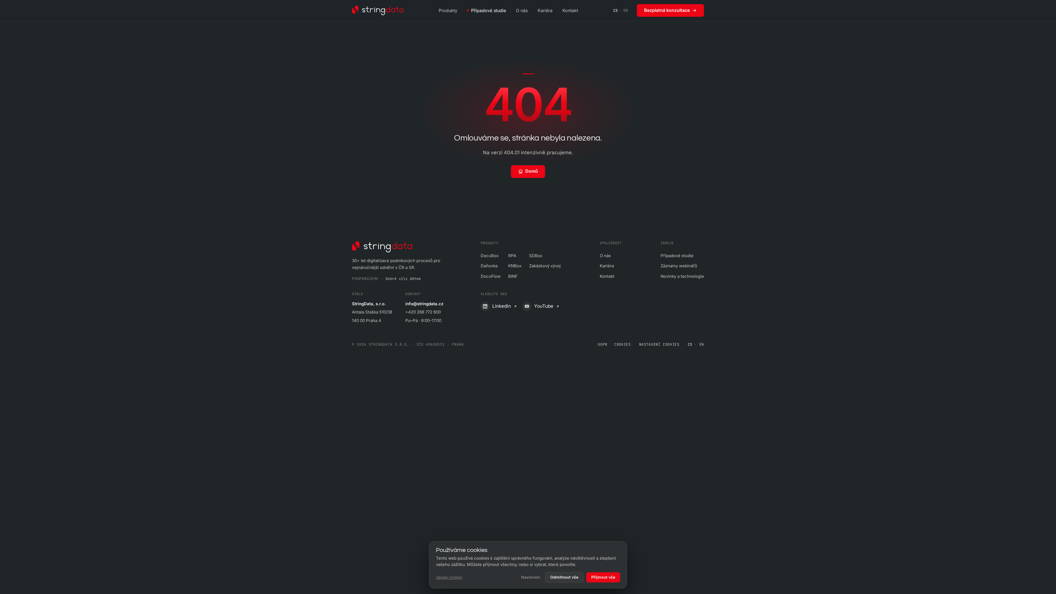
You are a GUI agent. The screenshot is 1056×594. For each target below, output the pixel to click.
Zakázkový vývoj (545, 265)
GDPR (602, 344)
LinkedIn (501, 306)
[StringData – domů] (377, 10)
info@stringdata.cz (424, 303)
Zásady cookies (449, 577)
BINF (513, 276)
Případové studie (488, 10)
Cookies (622, 344)
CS (615, 10)
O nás (522, 10)
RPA (512, 255)
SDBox (535, 255)
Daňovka (489, 265)
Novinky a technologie (682, 276)
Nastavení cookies (659, 344)
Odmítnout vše (564, 577)
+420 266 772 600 (423, 312)
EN (625, 10)
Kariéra (545, 10)
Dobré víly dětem (403, 278)
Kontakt (570, 10)
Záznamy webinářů (679, 265)
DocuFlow (491, 276)
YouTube (543, 306)
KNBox (514, 265)
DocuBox (490, 255)
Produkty (448, 10)
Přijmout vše (603, 577)
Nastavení (530, 577)
